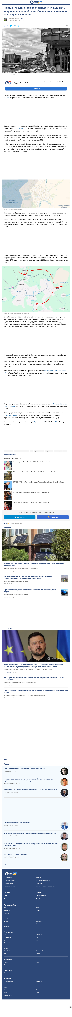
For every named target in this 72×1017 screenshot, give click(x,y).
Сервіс (38, 953)
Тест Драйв (7, 951)
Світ (5, 896)
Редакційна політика (9, 454)
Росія (5, 451)
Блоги (6, 899)
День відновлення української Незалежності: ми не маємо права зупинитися (30, 833)
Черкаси (6, 913)
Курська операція (39, 451)
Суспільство (40, 899)
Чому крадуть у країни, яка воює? (15, 854)
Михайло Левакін (14, 18)
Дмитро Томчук (8, 825)
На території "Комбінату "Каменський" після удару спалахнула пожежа (24, 695)
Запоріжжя (7, 910)
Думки (6, 764)
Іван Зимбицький (9, 857)
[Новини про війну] (7, 524)
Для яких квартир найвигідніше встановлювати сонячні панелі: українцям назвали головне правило (35, 564)
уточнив (20, 129)
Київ (5, 907)
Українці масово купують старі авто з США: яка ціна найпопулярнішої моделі (30, 591)
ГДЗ (5, 934)
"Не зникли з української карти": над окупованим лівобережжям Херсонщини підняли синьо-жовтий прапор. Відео (28, 577)
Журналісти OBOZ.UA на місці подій (45, 886)
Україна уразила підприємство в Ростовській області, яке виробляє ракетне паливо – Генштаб (36, 691)
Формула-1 (7, 926)
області (6, 98)
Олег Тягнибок (8, 836)
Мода (37, 992)
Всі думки (7, 865)
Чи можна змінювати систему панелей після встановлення (21, 568)
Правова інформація (9, 880)
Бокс (37, 924)
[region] (36, 112)
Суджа (10, 451)
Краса (5, 992)
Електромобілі (40, 951)
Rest (5, 760)
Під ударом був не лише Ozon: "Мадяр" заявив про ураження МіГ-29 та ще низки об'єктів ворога (34, 679)
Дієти (5, 964)
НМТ (37, 940)
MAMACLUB (39, 981)
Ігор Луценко (8, 771)
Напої (37, 962)
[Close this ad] (71, 1007)
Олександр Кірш (8, 792)
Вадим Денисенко (9, 848)
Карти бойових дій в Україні (21, 451)
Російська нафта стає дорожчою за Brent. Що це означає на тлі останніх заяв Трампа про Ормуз (31, 845)
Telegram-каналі (38, 422)
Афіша (5, 990)
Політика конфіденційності (43, 880)
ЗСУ (31, 451)
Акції (5, 953)
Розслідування (41, 896)
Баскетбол (39, 921)
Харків (38, 907)
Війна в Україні (58, 451)
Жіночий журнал (8, 995)
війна (65, 451)
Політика (39, 892)
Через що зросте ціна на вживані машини (16, 594)
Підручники (39, 934)
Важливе (7, 527)
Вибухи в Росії (48, 451)
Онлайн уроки (7, 937)
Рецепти (6, 962)
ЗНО (5, 940)
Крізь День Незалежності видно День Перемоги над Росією (24, 768)
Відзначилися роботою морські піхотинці (16, 581)
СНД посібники (8, 942)
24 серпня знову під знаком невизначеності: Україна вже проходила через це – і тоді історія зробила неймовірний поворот (31, 780)
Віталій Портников (9, 783)
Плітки (38, 990)
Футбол (6, 921)
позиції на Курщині (11, 415)
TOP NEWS (8, 629)
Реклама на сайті (8, 883)
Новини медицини (9, 981)
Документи (39, 883)
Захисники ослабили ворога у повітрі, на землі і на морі (20, 682)
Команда (38, 877)
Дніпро (38, 910)
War (22, 18)
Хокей (5, 924)
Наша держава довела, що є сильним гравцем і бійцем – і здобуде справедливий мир (29, 669)
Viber (56, 422)
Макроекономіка (40, 973)
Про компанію (8, 877)
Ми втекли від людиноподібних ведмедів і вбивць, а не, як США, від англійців (30, 789)
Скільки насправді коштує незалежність (18, 822)
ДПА (37, 937)
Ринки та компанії (8, 973)
